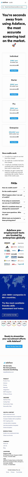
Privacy (12, 472)
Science (5, 383)
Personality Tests (7, 406)
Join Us (5, 445)
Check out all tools (8, 435)
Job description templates (9, 423)
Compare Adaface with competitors (12, 418)
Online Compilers (7, 427)
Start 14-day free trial (14, 346)
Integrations (6, 389)
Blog (4, 448)
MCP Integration (7, 391)
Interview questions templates (10, 425)
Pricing (5, 385)
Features (5, 387)
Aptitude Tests (6, 399)
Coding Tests (6, 402)
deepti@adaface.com (8, 372)
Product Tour (6, 380)
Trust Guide (19, 472)
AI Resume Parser (7, 394)
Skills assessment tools (9, 414)
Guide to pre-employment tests (11, 433)
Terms (7, 472)
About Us (5, 443)
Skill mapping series (8, 421)
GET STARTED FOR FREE (10, 315)
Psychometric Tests (8, 404)
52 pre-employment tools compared (12, 416)
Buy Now (14, 70)
